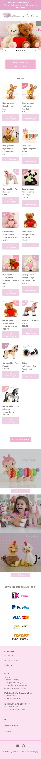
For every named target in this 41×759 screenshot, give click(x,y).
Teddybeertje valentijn (20, 64)
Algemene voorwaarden (15, 688)
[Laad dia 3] (20, 50)
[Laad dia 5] (24, 50)
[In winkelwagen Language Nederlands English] (20, 555)
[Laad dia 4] (22, 50)
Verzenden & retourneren (16, 685)
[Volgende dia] (36, 50)
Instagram (9, 665)
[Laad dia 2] (18, 50)
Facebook (8, 655)
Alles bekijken (20, 439)
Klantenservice (11, 680)
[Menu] (37, 15)
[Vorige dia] (5, 50)
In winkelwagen (10, 117)
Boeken (7, 731)
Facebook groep (11, 660)
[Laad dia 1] (16, 50)
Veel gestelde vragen (13, 682)
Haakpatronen (11, 725)
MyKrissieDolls (16, 752)
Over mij (8, 677)
